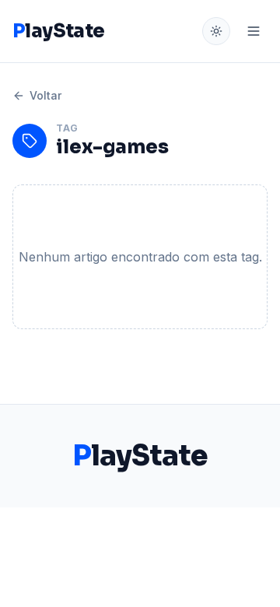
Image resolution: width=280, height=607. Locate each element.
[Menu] (254, 31)
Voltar (45, 95)
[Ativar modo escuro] (216, 31)
